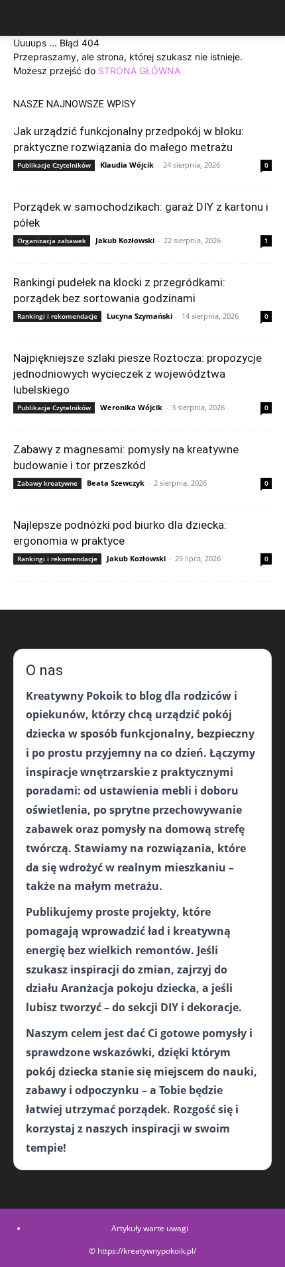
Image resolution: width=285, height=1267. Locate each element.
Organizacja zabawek (51, 240)
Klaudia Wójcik (127, 165)
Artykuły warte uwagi (149, 1228)
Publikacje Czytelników (54, 165)
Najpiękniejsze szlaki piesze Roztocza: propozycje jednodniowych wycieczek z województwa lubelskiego (137, 373)
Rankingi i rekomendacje (57, 316)
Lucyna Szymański (139, 316)
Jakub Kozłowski (124, 240)
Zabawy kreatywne (47, 483)
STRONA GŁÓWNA (139, 70)
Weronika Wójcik (131, 407)
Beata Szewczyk (115, 483)
